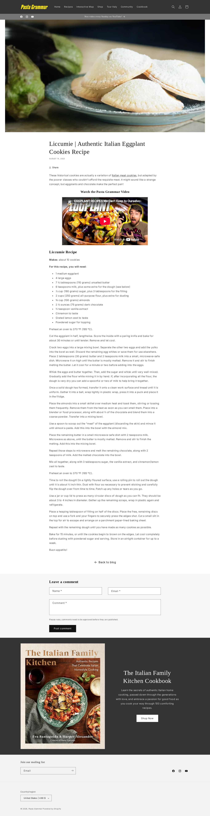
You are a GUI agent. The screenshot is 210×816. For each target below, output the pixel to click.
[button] (173, 7)
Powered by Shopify (52, 809)
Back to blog (107, 562)
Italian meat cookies (124, 175)
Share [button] (55, 167)
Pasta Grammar (35, 809)
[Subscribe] (72, 770)
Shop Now (147, 718)
